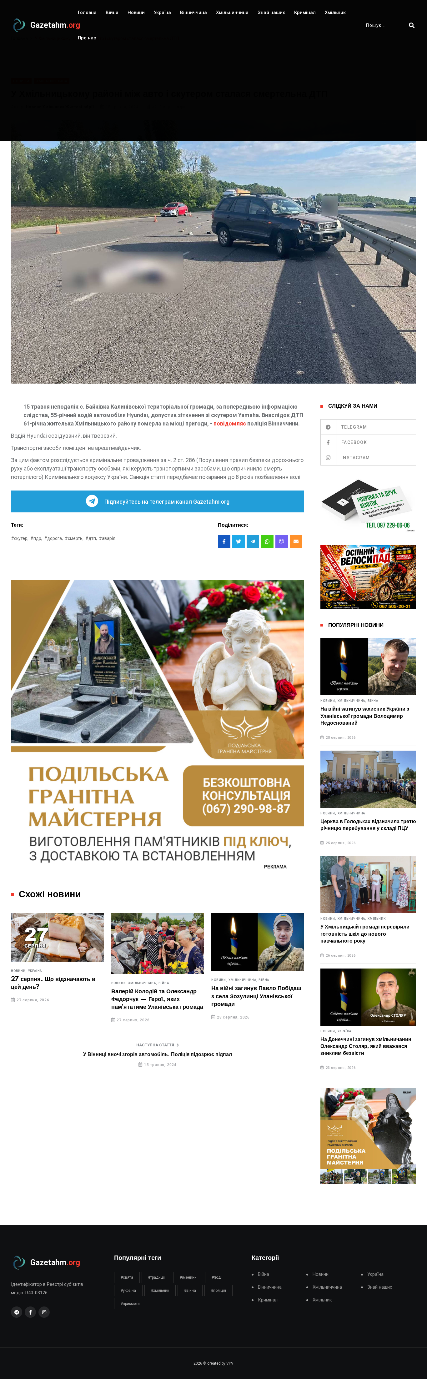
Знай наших (271, 12)
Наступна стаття (155, 1045)
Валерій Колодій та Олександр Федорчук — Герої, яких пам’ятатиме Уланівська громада (157, 999)
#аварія (107, 538)
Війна (112, 12)
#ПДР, (36, 538)
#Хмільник (160, 1290)
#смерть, (74, 538)
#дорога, (53, 538)
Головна (87, 12)
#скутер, (19, 538)
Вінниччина (193, 12)
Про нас (87, 38)
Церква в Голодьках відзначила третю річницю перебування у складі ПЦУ (368, 825)
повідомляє (230, 423)
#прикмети (130, 1303)
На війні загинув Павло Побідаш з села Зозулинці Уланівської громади (256, 996)
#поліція (218, 1290)
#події (217, 1277)
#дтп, (91, 538)
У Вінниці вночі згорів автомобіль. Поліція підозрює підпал (157, 1054)
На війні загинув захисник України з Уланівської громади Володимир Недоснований (364, 716)
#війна (190, 1290)
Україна (162, 12)
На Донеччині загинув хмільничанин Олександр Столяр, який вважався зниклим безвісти (365, 1046)
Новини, (19, 971)
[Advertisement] (213, 97)
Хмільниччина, (142, 983)
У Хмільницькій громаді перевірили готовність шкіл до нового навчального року (364, 934)
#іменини (188, 1277)
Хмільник (335, 12)
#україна (128, 1290)
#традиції (156, 1277)
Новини (136, 12)
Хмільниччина (232, 12)
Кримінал (305, 12)
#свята (127, 1277)
